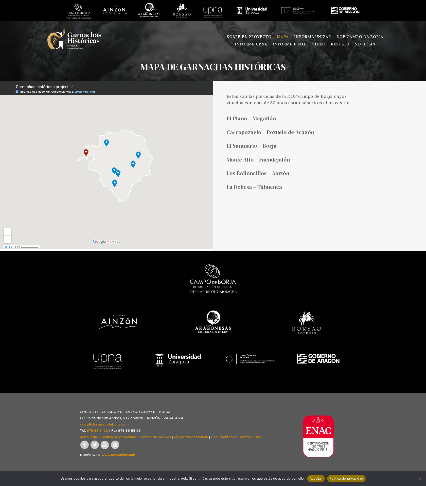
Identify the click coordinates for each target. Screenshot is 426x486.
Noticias (365, 44)
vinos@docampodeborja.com (104, 424)
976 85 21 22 (97, 430)
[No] (419, 478)
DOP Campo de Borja (360, 37)
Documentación (224, 437)
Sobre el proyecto (249, 37)
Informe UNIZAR (312, 37)
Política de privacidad (118, 437)
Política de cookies (155, 437)
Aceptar (316, 478)
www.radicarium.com (119, 455)
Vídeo (318, 44)
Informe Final (290, 44)
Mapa (283, 37)
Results (340, 44)
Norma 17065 (250, 437)
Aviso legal (89, 437)
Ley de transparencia (190, 437)
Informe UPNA (251, 44)
